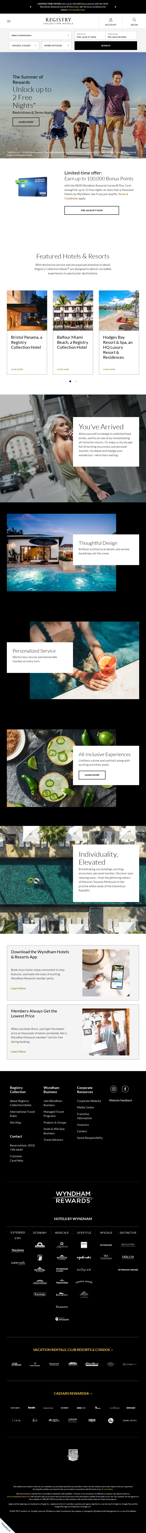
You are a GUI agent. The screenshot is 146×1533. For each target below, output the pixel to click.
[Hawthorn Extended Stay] (18, 1251)
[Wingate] (62, 1258)
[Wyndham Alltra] (84, 1295)
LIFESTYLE (84, 1232)
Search (105, 45)
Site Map (15, 1122)
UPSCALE (106, 1232)
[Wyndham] (106, 1245)
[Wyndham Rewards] (73, 1197)
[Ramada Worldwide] (62, 1307)
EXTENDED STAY (18, 1235)
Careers (82, 1131)
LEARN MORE (26, 122)
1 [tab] (70, 381)
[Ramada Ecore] (62, 1319)
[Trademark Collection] (106, 1258)
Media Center (85, 1107)
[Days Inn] (40, 1245)
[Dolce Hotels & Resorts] (128, 1258)
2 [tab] (76, 381)
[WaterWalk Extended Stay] (18, 1263)
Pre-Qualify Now (76, 9)
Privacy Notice (107, 1489)
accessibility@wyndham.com (19, 1497)
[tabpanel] (27, 332)
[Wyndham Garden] (62, 1270)
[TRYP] (84, 1245)
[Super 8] (40, 1258)
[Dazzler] (84, 1270)
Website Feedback (120, 1100)
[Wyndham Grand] (128, 1270)
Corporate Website (89, 1101)
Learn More (92, 775)
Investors (83, 1124)
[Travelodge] (40, 1295)
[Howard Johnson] (40, 1282)
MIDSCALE (62, 1232)
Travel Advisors (53, 1139)
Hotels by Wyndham (73, 1219)
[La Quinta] (62, 1245)
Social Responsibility (90, 1137)
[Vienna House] (84, 1282)
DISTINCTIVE (128, 1232)
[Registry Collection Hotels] (128, 1245)
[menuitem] (8, 21)
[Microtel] (40, 1270)
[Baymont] (62, 1295)
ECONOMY (40, 1232)
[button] (30, 7)
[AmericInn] (62, 1282)
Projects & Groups (55, 1122)
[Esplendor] (84, 1258)
